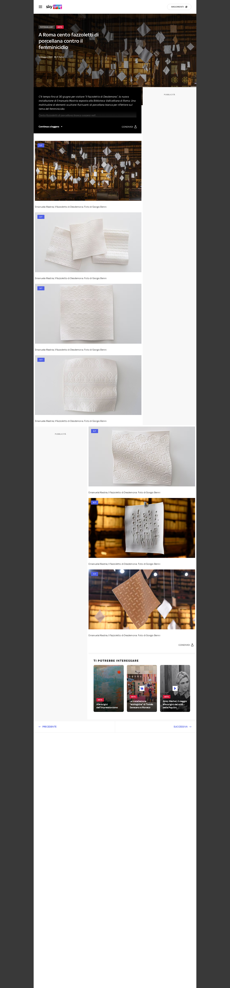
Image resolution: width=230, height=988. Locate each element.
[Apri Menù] (42, 7)
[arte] (55, 7)
